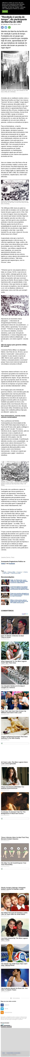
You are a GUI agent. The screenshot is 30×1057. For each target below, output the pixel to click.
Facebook (12, 563)
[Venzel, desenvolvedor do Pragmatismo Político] (6, 1025)
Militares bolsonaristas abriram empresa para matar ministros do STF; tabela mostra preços (19, 601)
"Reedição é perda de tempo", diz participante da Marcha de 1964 (14, 19)
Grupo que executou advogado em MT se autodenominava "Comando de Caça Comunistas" (19, 595)
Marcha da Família (15, 573)
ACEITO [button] (5, 11)
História (26, 572)
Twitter (3, 563)
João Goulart (6, 573)
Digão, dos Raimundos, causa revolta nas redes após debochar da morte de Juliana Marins (19, 581)
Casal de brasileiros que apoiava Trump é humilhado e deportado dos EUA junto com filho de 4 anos (19, 588)
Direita (4, 572)
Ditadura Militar (11, 572)
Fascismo (19, 572)
